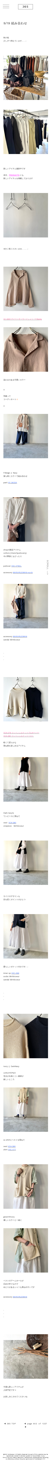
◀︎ (5, 1424)
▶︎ (26, 1427)
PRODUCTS (14, 175)
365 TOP (11, 1424)
